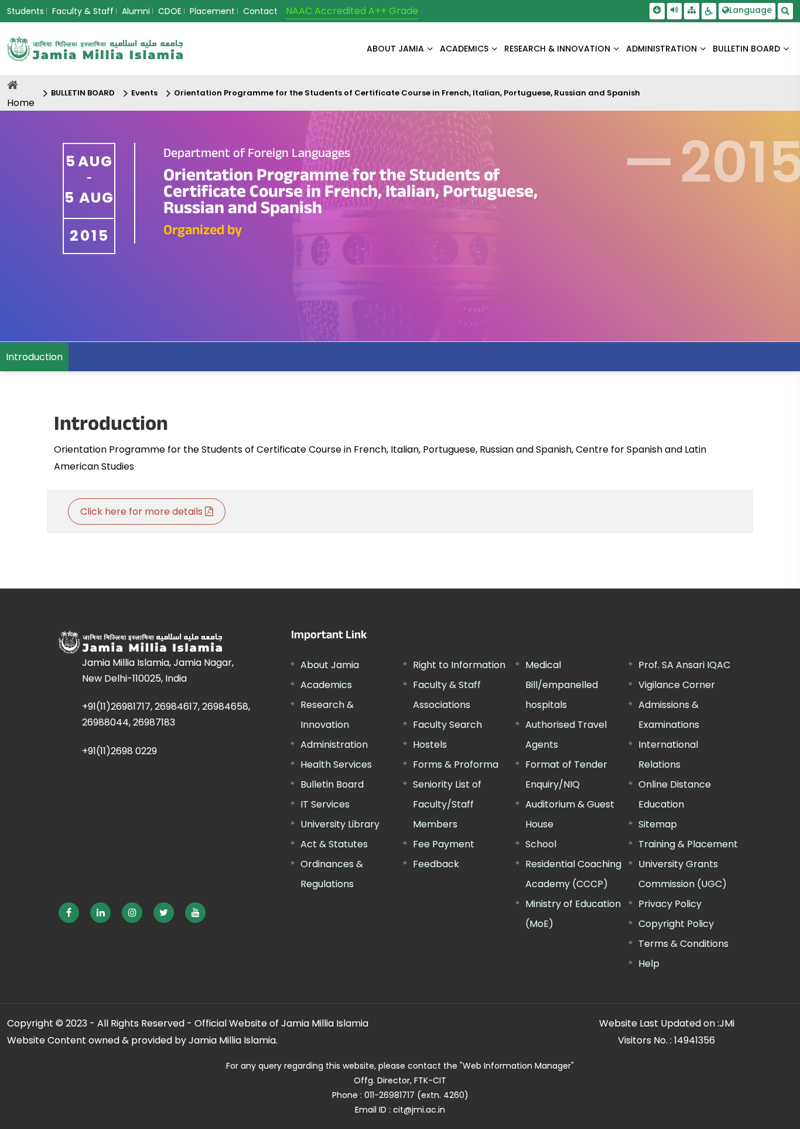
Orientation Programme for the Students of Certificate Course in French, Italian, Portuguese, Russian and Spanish (407, 92)
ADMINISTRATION (661, 48)
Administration (334, 744)
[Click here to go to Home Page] (95, 48)
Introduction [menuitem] (34, 357)
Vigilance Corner (676, 685)
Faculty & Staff (83, 11)
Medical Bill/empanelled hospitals (561, 684)
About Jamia (395, 48)
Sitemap (657, 824)
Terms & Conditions (683, 943)
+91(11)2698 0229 (119, 751)
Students (25, 11)
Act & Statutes (334, 844)
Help (648, 963)
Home (21, 103)
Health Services (336, 764)
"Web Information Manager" (517, 1066)
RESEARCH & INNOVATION (557, 48)
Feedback (436, 864)
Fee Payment (443, 844)
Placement (212, 11)
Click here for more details (142, 511)
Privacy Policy (670, 904)
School (540, 844)
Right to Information (459, 665)
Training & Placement (688, 844)
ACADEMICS (464, 48)
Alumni (136, 11)
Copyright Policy (676, 923)
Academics (326, 685)
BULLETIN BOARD (746, 48)
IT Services (325, 804)
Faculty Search (447, 724)
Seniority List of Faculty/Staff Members (447, 804)
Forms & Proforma (455, 764)
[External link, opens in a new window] (69, 912)
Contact (260, 11)
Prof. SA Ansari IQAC (684, 665)
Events (144, 92)
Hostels (430, 744)
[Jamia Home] (140, 642)
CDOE (170, 11)
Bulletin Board (332, 784)
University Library (340, 824)
